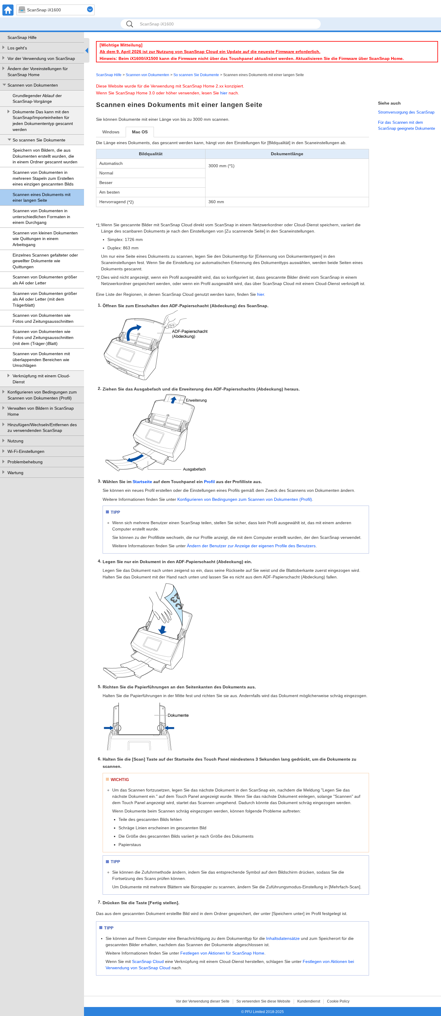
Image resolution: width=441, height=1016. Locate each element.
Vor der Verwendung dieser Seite (203, 1001)
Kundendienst (308, 1001)
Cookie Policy (338, 1001)
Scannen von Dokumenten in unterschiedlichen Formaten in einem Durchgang (41, 216)
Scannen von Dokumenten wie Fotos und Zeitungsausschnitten (43, 318)
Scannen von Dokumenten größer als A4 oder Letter (45, 280)
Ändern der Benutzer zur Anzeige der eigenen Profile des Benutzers (251, 545)
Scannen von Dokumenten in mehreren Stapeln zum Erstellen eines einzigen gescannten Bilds (43, 178)
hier (223, 93)
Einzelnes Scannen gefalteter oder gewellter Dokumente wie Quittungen (45, 261)
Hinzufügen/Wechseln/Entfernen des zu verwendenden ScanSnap (42, 427)
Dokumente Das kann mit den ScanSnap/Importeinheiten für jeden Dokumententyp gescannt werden (43, 120)
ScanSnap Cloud (148, 961)
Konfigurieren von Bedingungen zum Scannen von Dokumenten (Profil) (42, 395)
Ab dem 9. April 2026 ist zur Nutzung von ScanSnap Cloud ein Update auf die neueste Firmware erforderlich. (210, 51)
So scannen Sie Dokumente (39, 140)
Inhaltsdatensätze (283, 938)
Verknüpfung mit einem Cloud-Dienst (41, 378)
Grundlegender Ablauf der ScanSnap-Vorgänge (37, 98)
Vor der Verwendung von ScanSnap (41, 58)
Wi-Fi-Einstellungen (26, 451)
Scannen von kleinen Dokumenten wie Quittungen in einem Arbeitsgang (45, 238)
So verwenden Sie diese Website (263, 1001)
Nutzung (15, 440)
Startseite (142, 481)
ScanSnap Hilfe (22, 37)
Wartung (15, 472)
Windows (110, 131)
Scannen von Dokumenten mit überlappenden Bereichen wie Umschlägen (41, 359)
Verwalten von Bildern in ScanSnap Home (41, 411)
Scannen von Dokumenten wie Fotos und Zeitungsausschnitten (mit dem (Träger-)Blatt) (43, 337)
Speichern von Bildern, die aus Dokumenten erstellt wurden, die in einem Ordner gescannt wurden (45, 156)
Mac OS (140, 131)
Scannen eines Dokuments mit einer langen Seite (41, 197)
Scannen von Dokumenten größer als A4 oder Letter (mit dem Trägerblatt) (45, 299)
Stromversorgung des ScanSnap (406, 112)
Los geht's (17, 48)
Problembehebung (25, 461)
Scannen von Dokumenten (33, 85)
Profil (209, 481)
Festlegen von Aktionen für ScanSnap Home (222, 953)
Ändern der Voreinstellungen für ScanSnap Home (38, 71)
